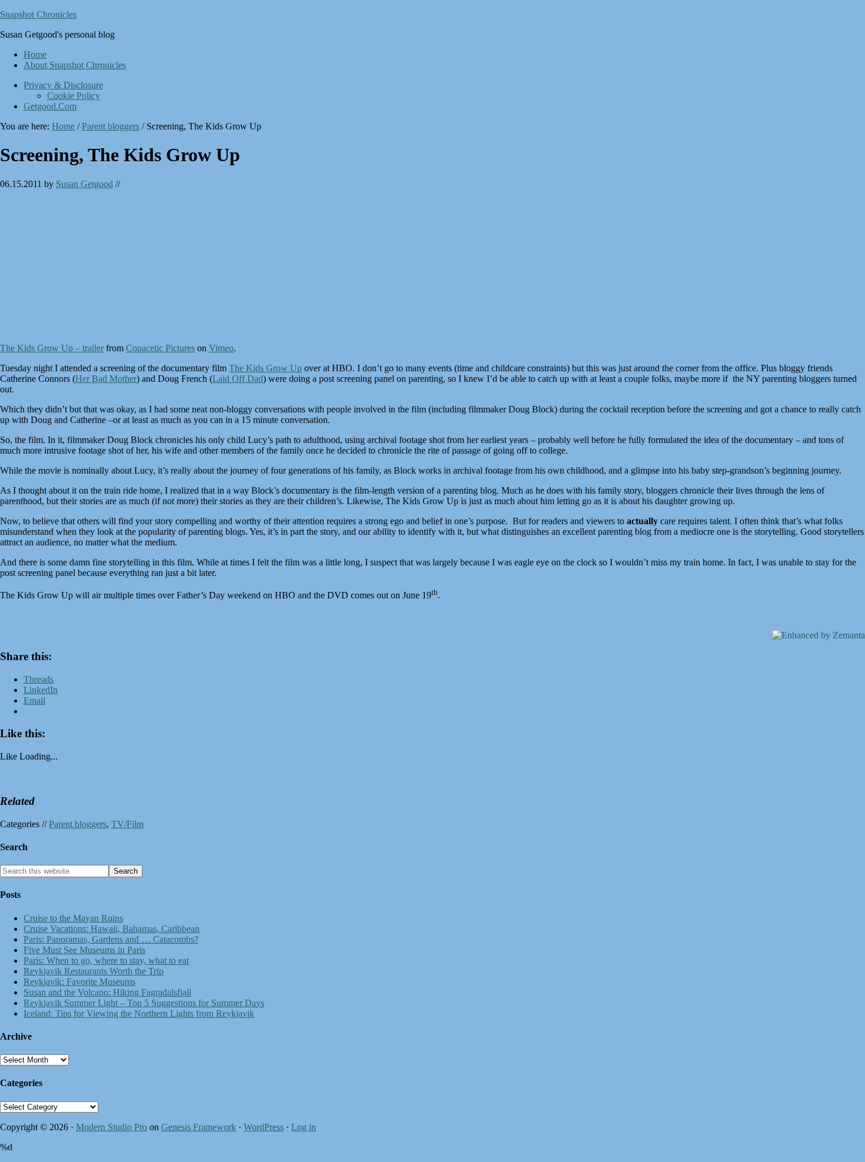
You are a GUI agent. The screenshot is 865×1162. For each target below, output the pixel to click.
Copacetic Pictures (160, 348)
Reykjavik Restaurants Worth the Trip (94, 971)
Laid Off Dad (237, 379)
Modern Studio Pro (111, 1127)
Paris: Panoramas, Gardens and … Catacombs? (111, 939)
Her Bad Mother (106, 379)
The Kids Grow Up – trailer (52, 348)
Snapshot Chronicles (38, 14)
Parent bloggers (78, 824)
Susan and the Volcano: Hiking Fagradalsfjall (107, 992)
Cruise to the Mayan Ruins (73, 918)
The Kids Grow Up (265, 368)
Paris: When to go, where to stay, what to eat (106, 960)
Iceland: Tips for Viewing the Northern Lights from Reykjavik (139, 1013)
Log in (303, 1127)
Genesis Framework (198, 1127)
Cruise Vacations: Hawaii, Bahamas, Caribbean (111, 929)
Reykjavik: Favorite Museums (79, 982)
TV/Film (127, 824)
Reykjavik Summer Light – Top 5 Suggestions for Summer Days (144, 1003)
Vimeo (221, 348)
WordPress (264, 1127)
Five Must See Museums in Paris (84, 950)
